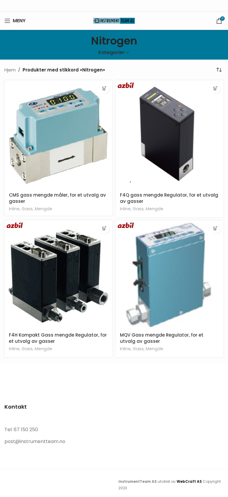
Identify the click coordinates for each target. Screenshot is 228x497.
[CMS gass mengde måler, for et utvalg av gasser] (58, 134)
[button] (215, 88)
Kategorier (111, 52)
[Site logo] (114, 20)
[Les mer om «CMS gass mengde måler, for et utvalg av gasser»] (104, 88)
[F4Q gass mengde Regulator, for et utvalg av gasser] (169, 134)
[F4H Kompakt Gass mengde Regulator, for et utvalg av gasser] (58, 274)
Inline (14, 209)
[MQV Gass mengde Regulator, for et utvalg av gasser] (169, 274)
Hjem (10, 70)
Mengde (43, 209)
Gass (27, 209)
